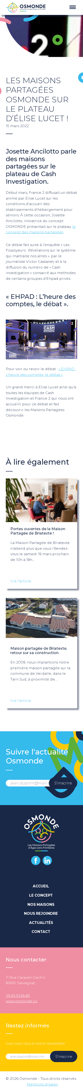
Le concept (41, 895)
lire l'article (20, 581)
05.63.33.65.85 (18, 995)
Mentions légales (42, 1084)
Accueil (41, 886)
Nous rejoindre (41, 913)
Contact (41, 931)
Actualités (41, 922)
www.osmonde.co (21, 1001)
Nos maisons (40, 904)
